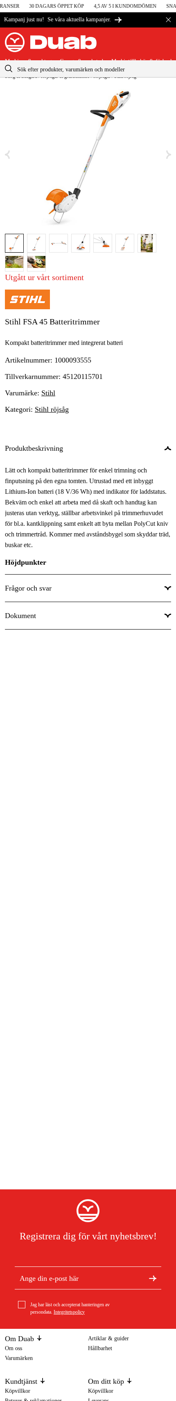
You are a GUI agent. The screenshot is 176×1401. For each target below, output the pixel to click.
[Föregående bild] (7, 155)
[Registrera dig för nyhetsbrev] (152, 1277)
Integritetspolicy (69, 1312)
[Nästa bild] (168, 155)
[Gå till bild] (14, 243)
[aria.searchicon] (8, 68)
